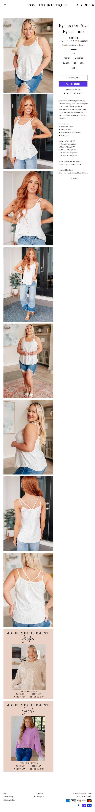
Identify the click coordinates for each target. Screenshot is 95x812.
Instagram (40, 797)
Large (66, 63)
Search (5, 793)
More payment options (73, 89)
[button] (74, 41)
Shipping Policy (9, 800)
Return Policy (8, 797)
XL (75, 63)
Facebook (40, 793)
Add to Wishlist (74, 93)
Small (67, 58)
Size (73, 53)
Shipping (65, 45)
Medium (79, 58)
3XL (73, 68)
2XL (82, 63)
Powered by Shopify (84, 796)
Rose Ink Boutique (48, 5)
